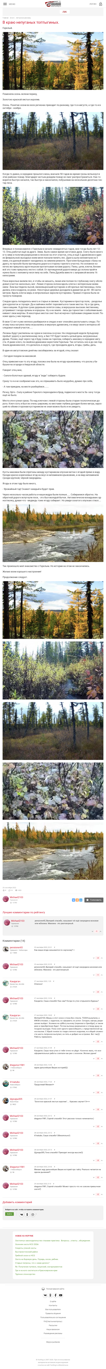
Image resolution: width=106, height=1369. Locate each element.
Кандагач (15, 981)
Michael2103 (16, 897)
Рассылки (53, 1325)
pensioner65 (16, 947)
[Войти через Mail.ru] (33, 1214)
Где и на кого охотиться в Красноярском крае (36, 1270)
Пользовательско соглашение (53, 1317)
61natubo (15, 1082)
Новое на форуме (24, 1236)
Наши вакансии (53, 1329)
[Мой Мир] (80, 900)
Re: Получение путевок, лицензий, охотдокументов (38, 1267)
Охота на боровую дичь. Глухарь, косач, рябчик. (37, 1259)
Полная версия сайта (55, 1289)
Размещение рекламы (53, 1333)
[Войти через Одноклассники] (27, 1214)
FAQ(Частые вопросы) (53, 1321)
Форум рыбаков (53, 1342)
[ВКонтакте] (73, 900)
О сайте (53, 1301)
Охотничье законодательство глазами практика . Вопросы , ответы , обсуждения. (52, 1240)
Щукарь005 (16, 1099)
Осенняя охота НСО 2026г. (27, 1244)
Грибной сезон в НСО (25, 1255)
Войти (9, 1214)
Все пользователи (53, 1309)
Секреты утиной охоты (25, 1248)
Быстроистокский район (26, 1252)
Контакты (53, 1305)
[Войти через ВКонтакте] (21, 1214)
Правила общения (53, 1313)
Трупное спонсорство (25, 1274)
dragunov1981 (17, 1065)
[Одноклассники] (77, 900)
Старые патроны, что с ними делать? (32, 1263)
